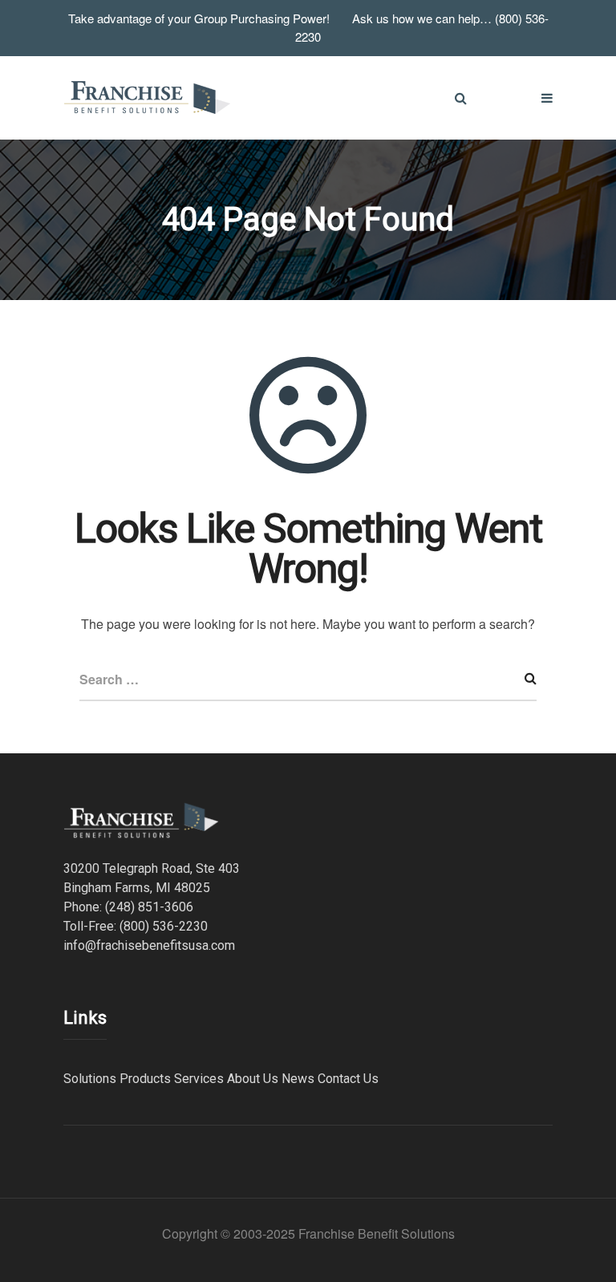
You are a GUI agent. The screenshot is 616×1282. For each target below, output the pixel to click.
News (298, 1078)
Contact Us (348, 1078)
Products (145, 1078)
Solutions (89, 1078)
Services (199, 1078)
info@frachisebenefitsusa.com (149, 945)
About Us (252, 1078)
